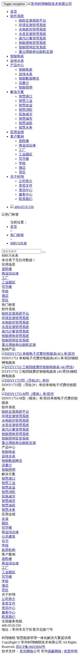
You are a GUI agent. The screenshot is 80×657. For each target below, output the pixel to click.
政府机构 (8, 550)
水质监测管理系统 (32, 34)
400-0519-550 (24, 207)
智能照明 (25, 87)
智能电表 (17, 56)
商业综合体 (27, 145)
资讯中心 (25, 190)
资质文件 (25, 185)
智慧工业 (25, 101)
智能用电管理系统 (32, 43)
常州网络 (26, 651)
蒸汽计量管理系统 (32, 38)
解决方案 (17, 92)
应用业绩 (17, 132)
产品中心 (17, 65)
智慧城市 (25, 118)
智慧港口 (25, 96)
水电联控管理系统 (32, 29)
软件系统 (17, 16)
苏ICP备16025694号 (30, 647)
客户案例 (17, 136)
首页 (13, 11)
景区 (22, 172)
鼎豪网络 (54, 651)
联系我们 (25, 199)
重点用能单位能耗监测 (36, 52)
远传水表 (17, 60)
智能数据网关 (29, 78)
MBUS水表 (18, 243)
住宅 (5, 541)
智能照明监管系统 (32, 47)
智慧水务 (25, 127)
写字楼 (24, 159)
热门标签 (17, 235)
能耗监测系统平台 (32, 20)
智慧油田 (25, 123)
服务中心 (25, 194)
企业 (5, 518)
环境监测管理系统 (32, 25)
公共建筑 (8, 536)
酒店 (22, 167)
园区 (5, 523)
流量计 (24, 83)
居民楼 (24, 141)
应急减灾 (25, 114)
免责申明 (70, 651)
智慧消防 (25, 109)
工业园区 (25, 154)
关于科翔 (17, 176)
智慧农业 (25, 105)
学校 (22, 163)
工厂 (22, 150)
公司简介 (25, 181)
